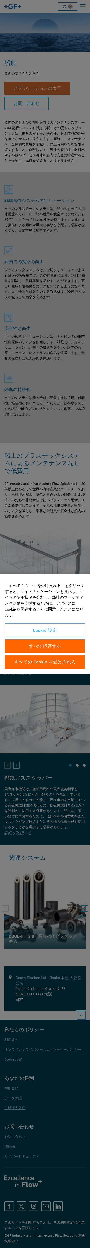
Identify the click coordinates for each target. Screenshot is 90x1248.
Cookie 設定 (45, 630)
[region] (45, 624)
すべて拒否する (45, 646)
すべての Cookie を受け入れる (45, 661)
